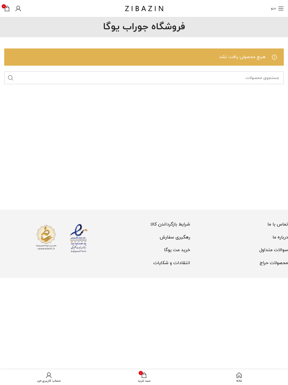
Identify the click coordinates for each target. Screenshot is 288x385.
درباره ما (280, 237)
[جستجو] (10, 77)
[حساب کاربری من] (18, 8)
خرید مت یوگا (177, 250)
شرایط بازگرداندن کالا (170, 224)
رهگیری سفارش (175, 237)
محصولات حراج (274, 263)
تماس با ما (277, 224)
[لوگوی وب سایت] (144, 8)
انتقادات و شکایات (171, 263)
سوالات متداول (273, 250)
